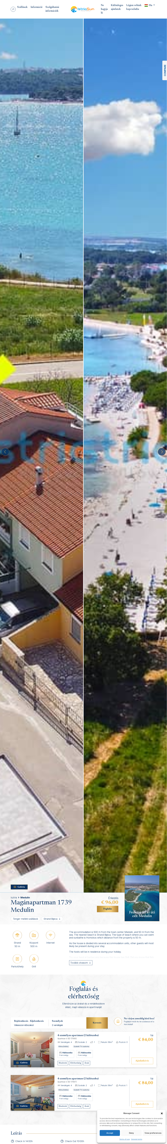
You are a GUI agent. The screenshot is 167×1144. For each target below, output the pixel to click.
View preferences (153, 1133)
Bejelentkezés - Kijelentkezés (29, 1021)
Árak (86, 1063)
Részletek (63, 1063)
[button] (161, 1113)
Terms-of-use (124, 1139)
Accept (109, 1133)
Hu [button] (150, 5)
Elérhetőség (75, 1063)
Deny (131, 1133)
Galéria (21, 887)
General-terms (136, 1139)
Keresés (97, 1023)
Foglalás (107, 909)
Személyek (57, 1021)
